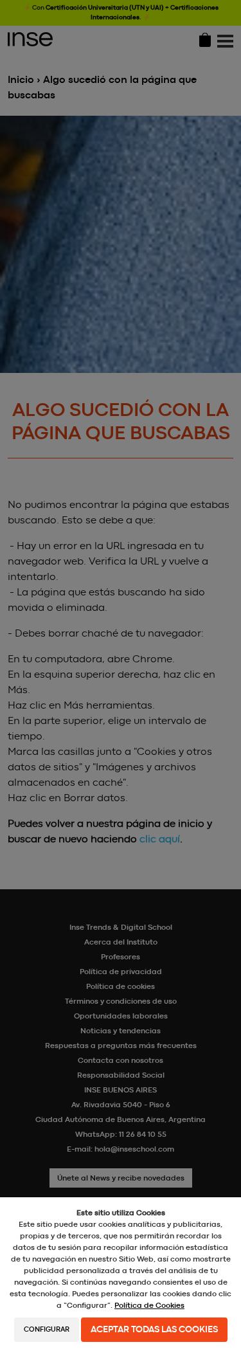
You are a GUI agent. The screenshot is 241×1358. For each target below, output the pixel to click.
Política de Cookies (149, 1305)
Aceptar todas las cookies (154, 1329)
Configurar (46, 1329)
